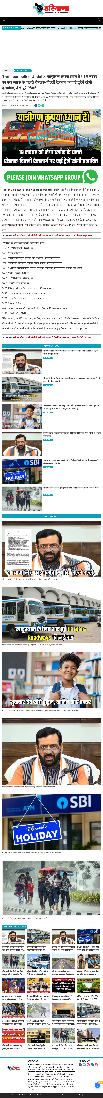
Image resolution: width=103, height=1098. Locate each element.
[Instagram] (88, 1064)
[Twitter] (84, 1064)
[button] (4, 20)
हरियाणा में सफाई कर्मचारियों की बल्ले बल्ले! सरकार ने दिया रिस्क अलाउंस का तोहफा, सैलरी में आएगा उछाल (53, 235)
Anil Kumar (8, 105)
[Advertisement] (51, 49)
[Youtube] (96, 1064)
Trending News (51, 346)
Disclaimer (87, 1095)
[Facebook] (80, 1064)
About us (57, 1095)
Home (7, 70)
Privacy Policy (77, 1095)
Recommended (51, 516)
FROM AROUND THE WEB (14, 926)
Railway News (22, 70)
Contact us (66, 1095)
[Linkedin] (92, 1064)
